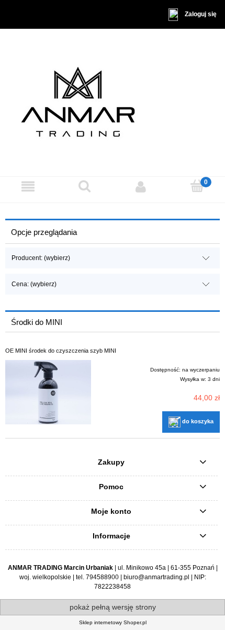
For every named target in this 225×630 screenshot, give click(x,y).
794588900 (102, 577)
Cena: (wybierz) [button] (34, 284)
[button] (28, 186)
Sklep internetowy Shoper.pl (113, 622)
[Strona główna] (112, 102)
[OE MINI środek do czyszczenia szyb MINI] (48, 392)
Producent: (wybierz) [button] (41, 258)
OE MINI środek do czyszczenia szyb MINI (60, 350)
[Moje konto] (141, 186)
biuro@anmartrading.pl (156, 577)
